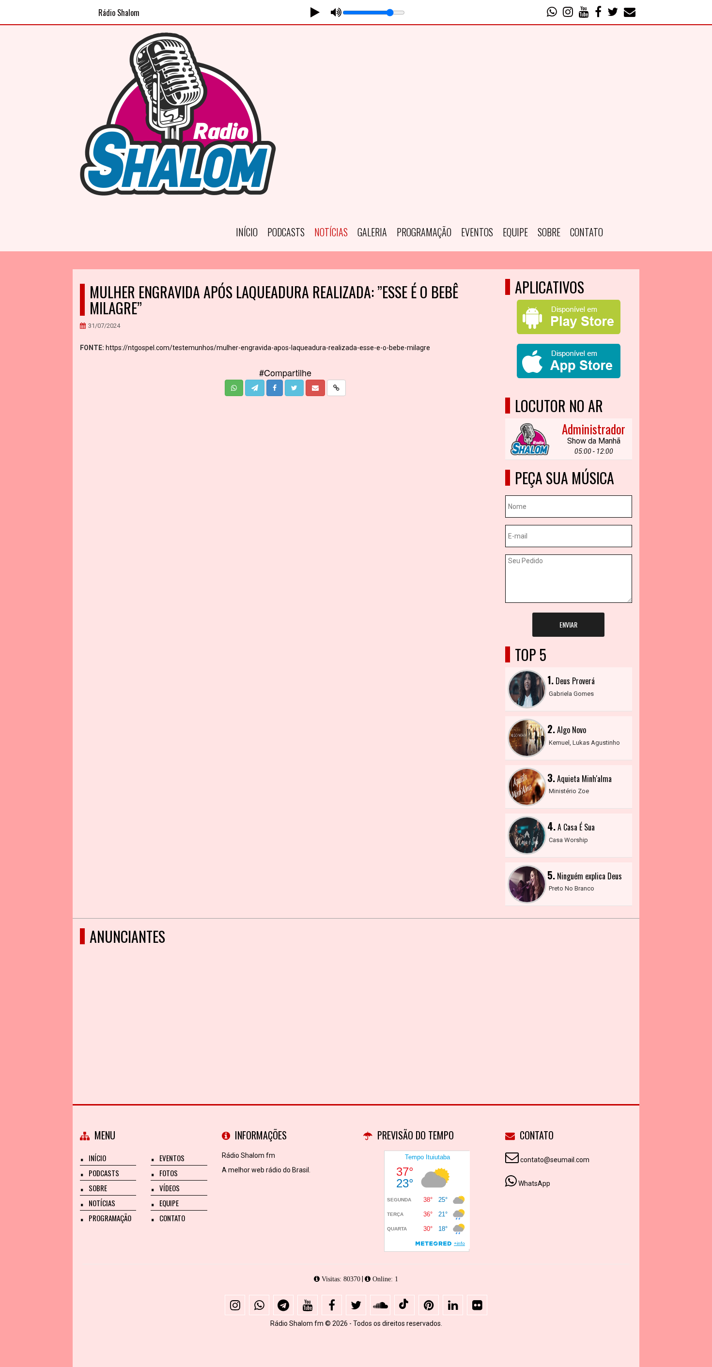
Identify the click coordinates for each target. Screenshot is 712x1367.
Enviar (568, 624)
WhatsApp (534, 1183)
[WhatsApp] (259, 1305)
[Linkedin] (453, 1305)
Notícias (331, 232)
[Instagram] (235, 1305)
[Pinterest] (428, 1305)
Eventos (477, 232)
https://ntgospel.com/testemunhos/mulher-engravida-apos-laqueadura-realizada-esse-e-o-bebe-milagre (268, 348)
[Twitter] (356, 1305)
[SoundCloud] (380, 1305)
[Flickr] (477, 1305)
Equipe (515, 232)
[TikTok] (404, 1305)
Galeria (372, 232)
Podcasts (286, 232)
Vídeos (169, 1188)
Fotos (168, 1172)
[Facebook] (332, 1305)
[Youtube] (307, 1305)
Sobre (549, 232)
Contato (586, 232)
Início (247, 232)
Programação (424, 232)
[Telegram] (283, 1305)
